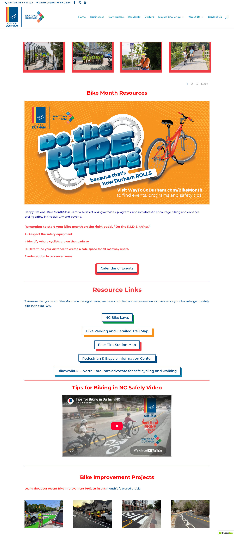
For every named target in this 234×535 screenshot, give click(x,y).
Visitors (149, 17)
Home (82, 17)
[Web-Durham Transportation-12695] (190, 68)
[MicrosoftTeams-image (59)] (92, 68)
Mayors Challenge (169, 17)
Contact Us (215, 17)
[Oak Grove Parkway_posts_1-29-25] (92, 526)
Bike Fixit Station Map (117, 345)
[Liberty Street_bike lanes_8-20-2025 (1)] (141, 526)
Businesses (97, 17)
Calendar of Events (117, 268)
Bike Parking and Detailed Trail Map (117, 331)
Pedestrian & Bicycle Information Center (117, 358)
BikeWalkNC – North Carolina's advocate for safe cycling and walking (117, 371)
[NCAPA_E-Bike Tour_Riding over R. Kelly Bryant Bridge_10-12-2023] (43, 68)
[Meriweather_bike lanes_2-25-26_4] (190, 526)
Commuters (116, 17)
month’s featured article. (123, 488)
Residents (134, 17)
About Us (194, 17)
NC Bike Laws (117, 317)
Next (204, 84)
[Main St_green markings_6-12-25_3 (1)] (43, 526)
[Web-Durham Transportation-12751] (141, 68)
